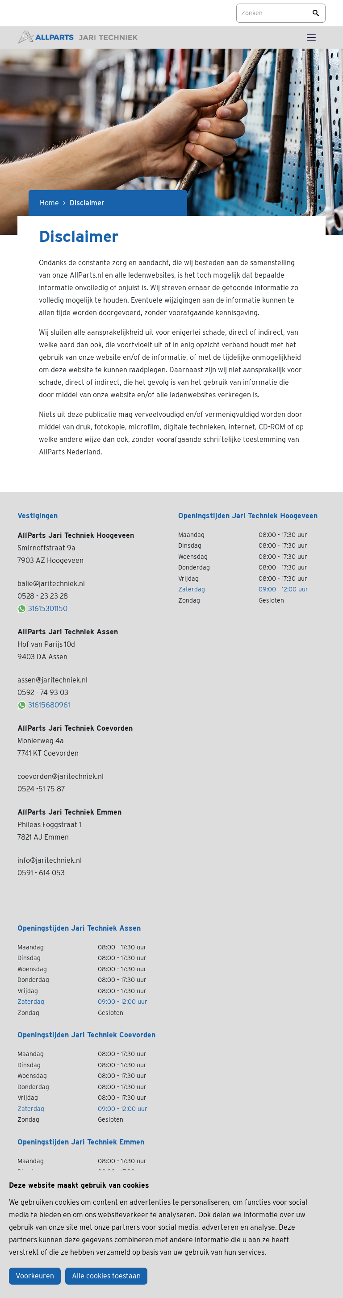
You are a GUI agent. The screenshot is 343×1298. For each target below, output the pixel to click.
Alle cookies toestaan (106, 1276)
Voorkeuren (35, 1276)
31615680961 (49, 705)
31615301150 (47, 608)
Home (49, 203)
